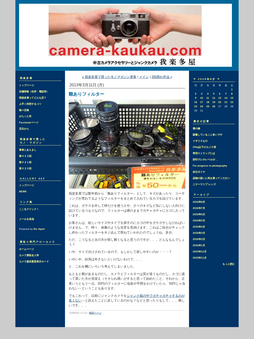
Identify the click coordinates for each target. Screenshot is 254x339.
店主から (24, 128)
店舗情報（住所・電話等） (34, 91)
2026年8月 (199, 202)
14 (225, 98)
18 (207, 102)
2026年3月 (199, 233)
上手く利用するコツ (30, 103)
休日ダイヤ (199, 171)
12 (213, 98)
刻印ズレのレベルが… (205, 159)
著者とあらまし (27, 149)
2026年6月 (199, 214)
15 (231, 98)
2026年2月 (199, 239)
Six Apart (39, 229)
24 (201, 106)
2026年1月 (199, 245)
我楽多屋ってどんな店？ (32, 97)
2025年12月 (200, 251)
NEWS (23, 191)
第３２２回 (25, 156)
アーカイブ (201, 194)
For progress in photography (210, 165)
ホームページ (26, 249)
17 (201, 102)
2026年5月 (199, 220)
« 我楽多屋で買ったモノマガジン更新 (109, 77)
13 (219, 98)
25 (207, 106)
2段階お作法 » (162, 77)
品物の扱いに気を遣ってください (211, 178)
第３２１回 (25, 162)
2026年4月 (199, 226)
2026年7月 (199, 208)
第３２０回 (25, 168)
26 (213, 106)
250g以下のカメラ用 (204, 147)
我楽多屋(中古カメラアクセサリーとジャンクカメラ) (127, 35)
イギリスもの (200, 140)
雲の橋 (196, 128)
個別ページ (95, 312)
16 (195, 102)
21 (225, 102)
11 (207, 98)
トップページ (26, 85)
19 (213, 102)
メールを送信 (26, 219)
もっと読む (228, 264)
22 (231, 102)
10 (201, 98)
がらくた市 (25, 116)
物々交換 (24, 110)
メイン (144, 77)
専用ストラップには (204, 153)
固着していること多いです (207, 134)
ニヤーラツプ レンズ (204, 184)
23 (195, 106)
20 (219, 102)
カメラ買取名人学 (29, 255)
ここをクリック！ (29, 209)
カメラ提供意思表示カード (34, 261)
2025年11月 (200, 257)
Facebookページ (28, 122)
